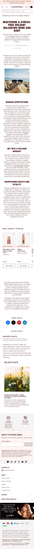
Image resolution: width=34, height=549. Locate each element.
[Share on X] (13, 323)
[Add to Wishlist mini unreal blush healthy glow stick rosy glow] (13, 234)
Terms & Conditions (25, 539)
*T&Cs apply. (4, 450)
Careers (3, 484)
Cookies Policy (5, 490)
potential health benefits (21, 165)
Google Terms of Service (18, 544)
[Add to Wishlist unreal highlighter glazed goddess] (28, 234)
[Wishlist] (6, 7)
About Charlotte (6, 481)
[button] (3, 11)
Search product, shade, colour (15, 11)
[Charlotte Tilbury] (17, 7)
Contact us (25, 536)
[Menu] (2, 7)
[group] (8, 250)
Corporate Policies (7, 540)
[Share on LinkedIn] (25, 323)
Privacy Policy (23, 455)
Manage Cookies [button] (17, 540)
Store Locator (5, 478)
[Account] (26, 6)
